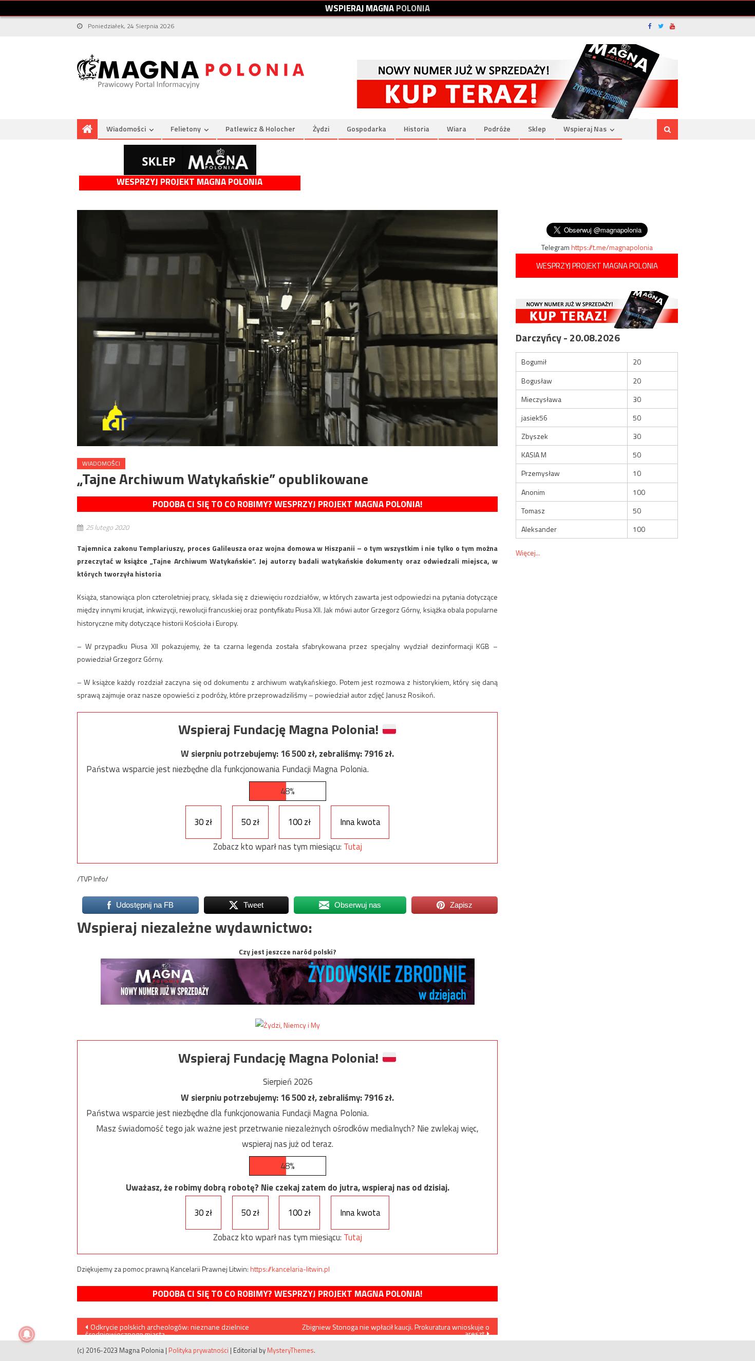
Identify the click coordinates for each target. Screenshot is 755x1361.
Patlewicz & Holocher (260, 128)
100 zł (299, 822)
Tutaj (353, 846)
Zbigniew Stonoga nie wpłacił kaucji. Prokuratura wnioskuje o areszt (395, 1328)
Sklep (537, 128)
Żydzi (321, 128)
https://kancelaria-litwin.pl (290, 1268)
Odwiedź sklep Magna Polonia (190, 160)
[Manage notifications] (26, 1334)
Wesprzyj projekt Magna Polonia (189, 182)
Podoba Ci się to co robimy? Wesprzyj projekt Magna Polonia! (287, 504)
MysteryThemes (290, 1350)
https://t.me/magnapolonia (612, 247)
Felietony (186, 128)
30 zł (203, 822)
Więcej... (528, 552)
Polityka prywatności (198, 1350)
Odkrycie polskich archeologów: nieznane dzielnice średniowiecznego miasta (167, 1328)
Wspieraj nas (585, 128)
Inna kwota (360, 822)
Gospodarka (366, 128)
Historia (416, 128)
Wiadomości (126, 128)
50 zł (250, 822)
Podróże (497, 128)
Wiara (456, 128)
